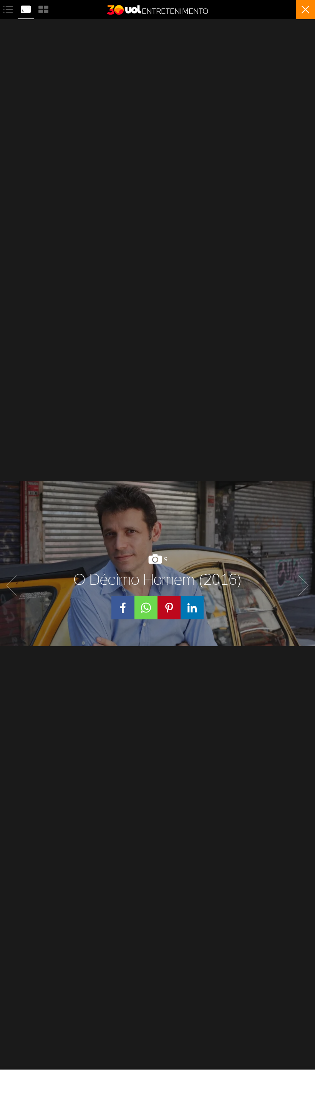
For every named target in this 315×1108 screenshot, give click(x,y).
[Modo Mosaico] (43, 8)
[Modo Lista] (9, 8)
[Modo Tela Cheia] (26, 8)
